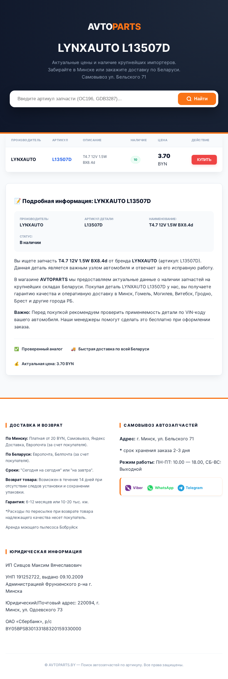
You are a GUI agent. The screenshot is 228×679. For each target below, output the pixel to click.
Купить (204, 160)
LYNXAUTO (23, 159)
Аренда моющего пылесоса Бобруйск (42, 527)
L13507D (62, 159)
